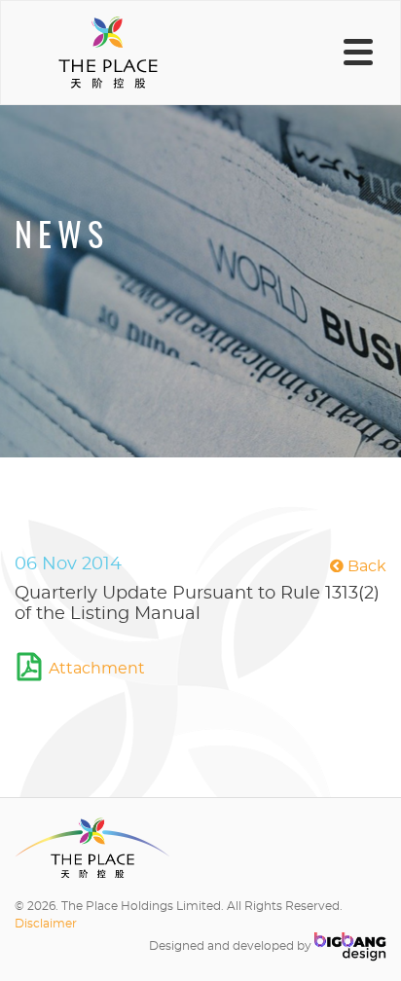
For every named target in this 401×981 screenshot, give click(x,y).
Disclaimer (46, 923)
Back (365, 566)
